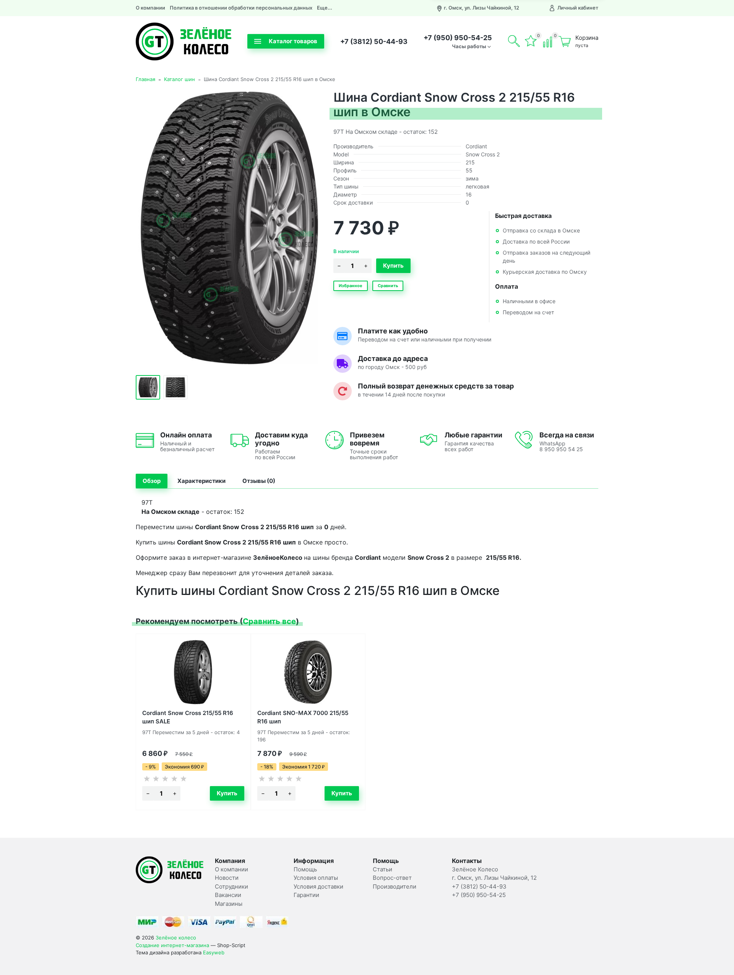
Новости (227, 877)
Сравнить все (269, 621)
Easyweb (213, 952)
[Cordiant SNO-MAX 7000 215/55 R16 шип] (308, 672)
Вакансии (228, 895)
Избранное (350, 285)
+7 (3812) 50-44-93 (374, 41)
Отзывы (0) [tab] (258, 480)
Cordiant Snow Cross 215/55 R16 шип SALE (187, 716)
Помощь (305, 869)
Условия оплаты (316, 877)
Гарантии (306, 895)
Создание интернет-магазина (172, 945)
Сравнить (388, 285)
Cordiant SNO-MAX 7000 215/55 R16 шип (302, 716)
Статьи (382, 869)
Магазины (228, 903)
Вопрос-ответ (392, 877)
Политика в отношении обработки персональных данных (241, 8)
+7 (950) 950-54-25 (458, 38)
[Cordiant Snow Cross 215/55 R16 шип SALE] (193, 672)
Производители (394, 886)
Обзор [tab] (152, 480)
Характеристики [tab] (201, 480)
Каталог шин (179, 79)
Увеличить (228, 228)
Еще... (324, 8)
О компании (150, 8)
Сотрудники (231, 886)
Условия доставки (318, 886)
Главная (145, 79)
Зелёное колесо (176, 937)
